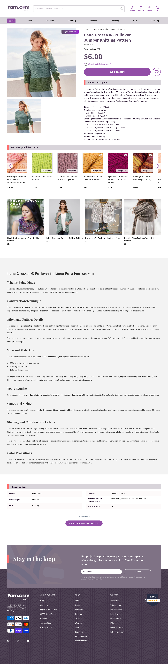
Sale (135, 20)
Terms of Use (45, 623)
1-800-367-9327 (116, 627)
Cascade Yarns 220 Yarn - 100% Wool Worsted (92, 178)
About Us (44, 605)
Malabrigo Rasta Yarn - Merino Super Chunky (142, 178)
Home (86, 29)
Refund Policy (116, 609)
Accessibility (115, 618)
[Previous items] (10, 166)
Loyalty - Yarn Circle (48, 609)
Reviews (43, 618)
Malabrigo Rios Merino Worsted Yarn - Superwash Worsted (16, 179)
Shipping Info (115, 605)
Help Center (115, 614)
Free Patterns (81, 640)
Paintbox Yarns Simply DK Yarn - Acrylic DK (67, 178)
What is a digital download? (99, 64)
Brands (78, 605)
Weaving (115, 20)
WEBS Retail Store (48, 614)
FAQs (112, 623)
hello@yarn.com (117, 632)
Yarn (30, 20)
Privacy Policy (98, 579)
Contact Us (114, 600)
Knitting (72, 20)
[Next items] (158, 166)
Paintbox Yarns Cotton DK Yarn (42, 178)
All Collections (81, 636)
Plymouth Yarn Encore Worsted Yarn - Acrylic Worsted (117, 179)
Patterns (50, 20)
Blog (42, 600)
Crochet (93, 20)
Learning (155, 20)
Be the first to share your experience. (84, 523)
